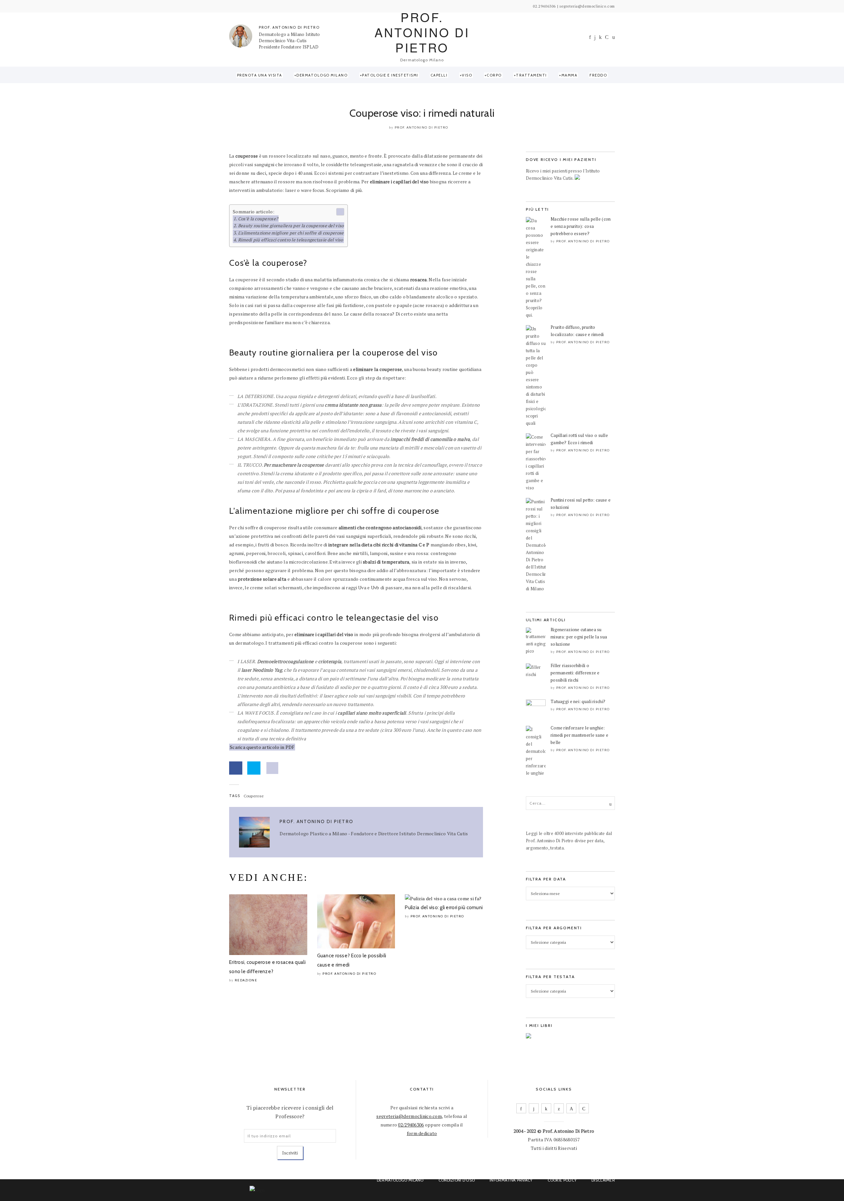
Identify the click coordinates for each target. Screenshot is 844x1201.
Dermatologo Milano (321, 75)
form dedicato (422, 1133)
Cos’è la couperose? (258, 219)
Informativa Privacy (511, 1180)
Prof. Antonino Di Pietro (421, 127)
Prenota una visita (259, 75)
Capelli (439, 75)
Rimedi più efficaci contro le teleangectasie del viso (290, 240)
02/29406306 (411, 1125)
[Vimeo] (571, 1108)
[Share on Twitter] (253, 768)
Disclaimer (603, 1180)
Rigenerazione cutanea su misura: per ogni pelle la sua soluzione (579, 637)
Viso (467, 75)
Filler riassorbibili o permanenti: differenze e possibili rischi (575, 672)
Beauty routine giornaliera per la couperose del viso (291, 226)
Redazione (246, 980)
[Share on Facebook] (235, 768)
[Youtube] (607, 37)
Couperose (254, 795)
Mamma (569, 75)
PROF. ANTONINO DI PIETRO (289, 27)
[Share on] (272, 768)
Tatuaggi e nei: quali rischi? (578, 701)
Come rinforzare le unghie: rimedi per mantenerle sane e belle (579, 735)
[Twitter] (559, 1108)
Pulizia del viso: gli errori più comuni (444, 907)
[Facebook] (590, 37)
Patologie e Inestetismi (390, 75)
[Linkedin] (600, 37)
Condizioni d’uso (456, 1180)
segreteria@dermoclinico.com (409, 1116)
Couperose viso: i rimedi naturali (422, 113)
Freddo (598, 75)
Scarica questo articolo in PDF (262, 747)
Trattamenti (531, 75)
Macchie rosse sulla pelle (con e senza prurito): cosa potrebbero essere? (581, 226)
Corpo (494, 75)
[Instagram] (595, 37)
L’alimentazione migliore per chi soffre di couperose (291, 233)
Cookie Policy (562, 1180)
